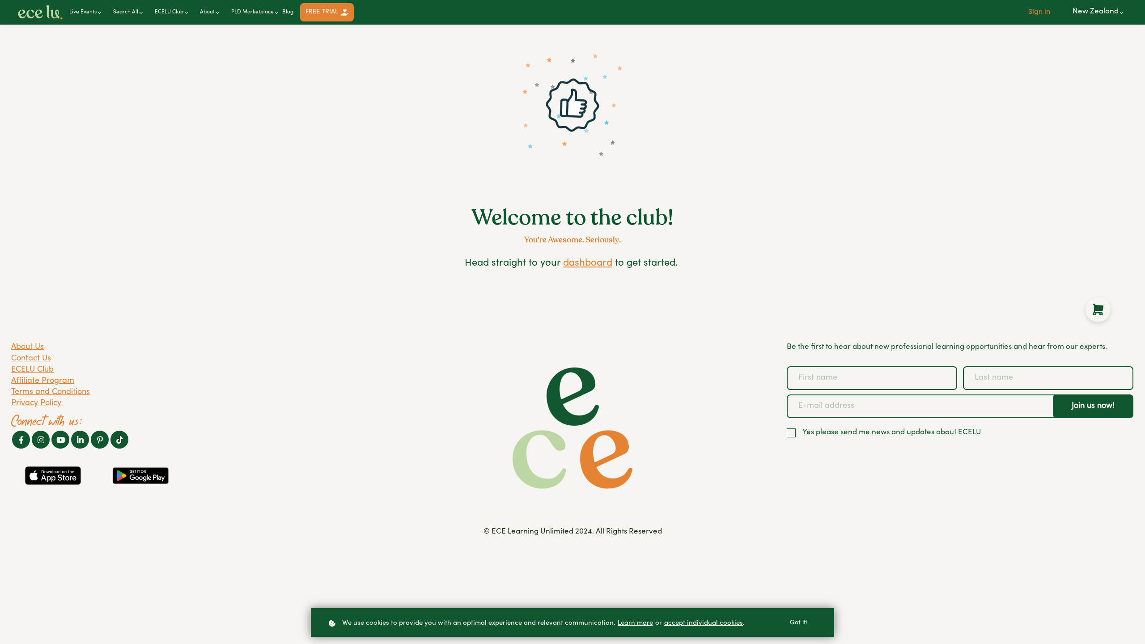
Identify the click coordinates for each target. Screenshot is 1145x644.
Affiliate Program (42, 381)
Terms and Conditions (50, 392)
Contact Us (31, 359)
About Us (27, 347)
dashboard (587, 263)
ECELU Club (32, 370)
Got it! (799, 623)
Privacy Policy (37, 403)
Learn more (635, 623)
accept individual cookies (703, 623)
